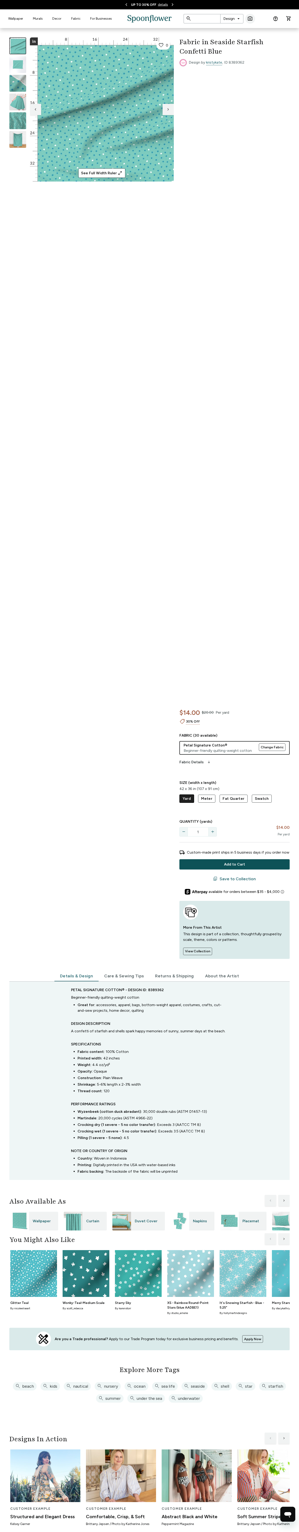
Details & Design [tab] (76, 976)
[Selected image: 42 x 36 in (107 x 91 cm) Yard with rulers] (17, 45)
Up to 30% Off (143, 5)
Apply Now (252, 1339)
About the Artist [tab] (222, 976)
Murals (38, 19)
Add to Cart (234, 864)
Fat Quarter (233, 798)
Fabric (76, 19)
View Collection (197, 951)
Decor (56, 19)
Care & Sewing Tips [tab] (124, 976)
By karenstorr (123, 1308)
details (163, 5)
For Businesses (101, 19)
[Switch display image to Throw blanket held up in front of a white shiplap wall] (17, 139)
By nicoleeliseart (20, 1308)
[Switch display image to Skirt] (17, 102)
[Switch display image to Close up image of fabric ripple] (17, 120)
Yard (187, 798)
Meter (206, 798)
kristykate (214, 62)
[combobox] (231, 18)
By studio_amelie (177, 1313)
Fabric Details (195, 762)
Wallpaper (15, 19)
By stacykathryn (282, 1308)
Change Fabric (272, 747)
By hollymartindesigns (233, 1313)
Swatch (262, 798)
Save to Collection (234, 879)
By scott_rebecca (73, 1308)
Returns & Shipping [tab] (174, 976)
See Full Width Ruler (101, 173)
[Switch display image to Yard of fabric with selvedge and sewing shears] (17, 64)
